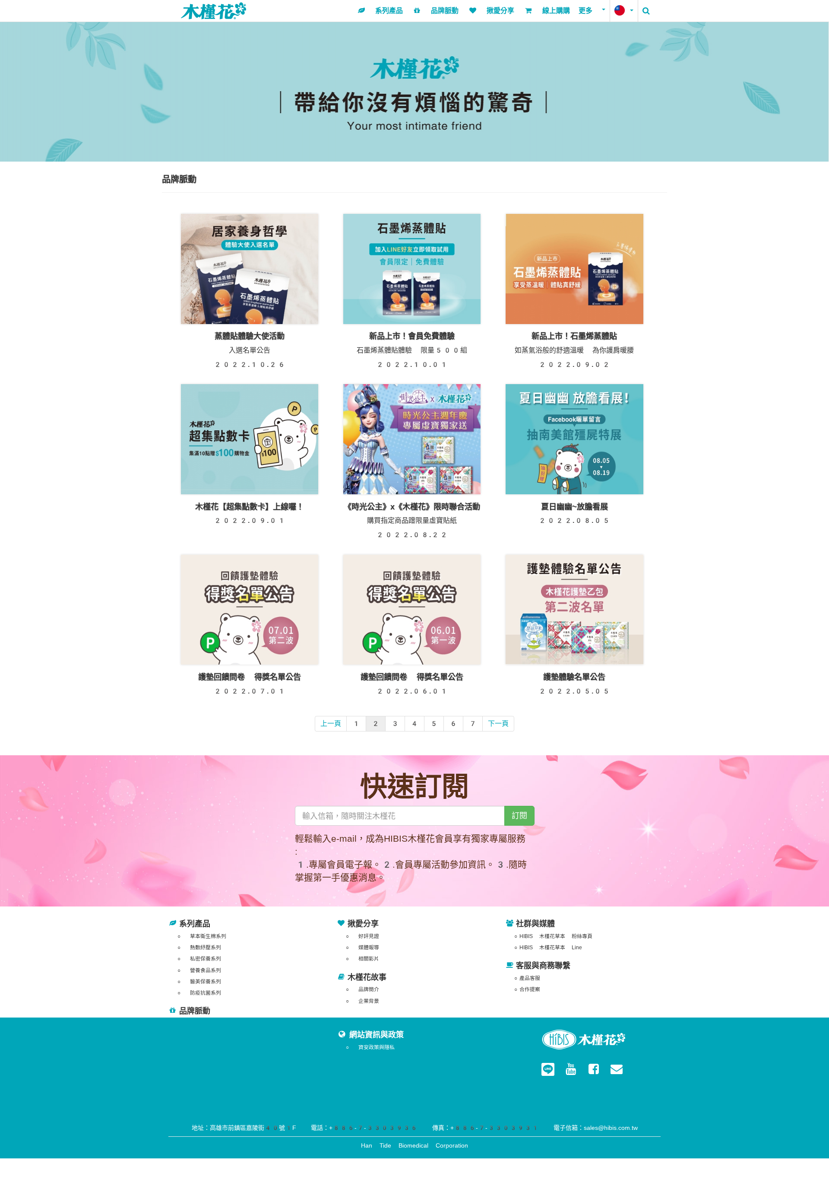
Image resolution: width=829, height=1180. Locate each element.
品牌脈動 (194, 1011)
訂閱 (519, 815)
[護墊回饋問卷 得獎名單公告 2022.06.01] (412, 611)
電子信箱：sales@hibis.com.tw (596, 1127)
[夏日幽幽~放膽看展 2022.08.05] (574, 440)
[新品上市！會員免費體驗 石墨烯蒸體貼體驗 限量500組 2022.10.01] (412, 270)
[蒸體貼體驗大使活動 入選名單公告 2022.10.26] (249, 270)
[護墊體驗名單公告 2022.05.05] (574, 611)
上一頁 (330, 723)
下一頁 (498, 723)
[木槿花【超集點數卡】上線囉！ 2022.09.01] (249, 440)
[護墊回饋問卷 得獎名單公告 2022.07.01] (249, 611)
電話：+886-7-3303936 (364, 1127)
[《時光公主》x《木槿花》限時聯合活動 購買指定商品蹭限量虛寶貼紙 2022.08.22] (412, 440)
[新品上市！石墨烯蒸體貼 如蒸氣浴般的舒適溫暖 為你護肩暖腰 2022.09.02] (574, 270)
